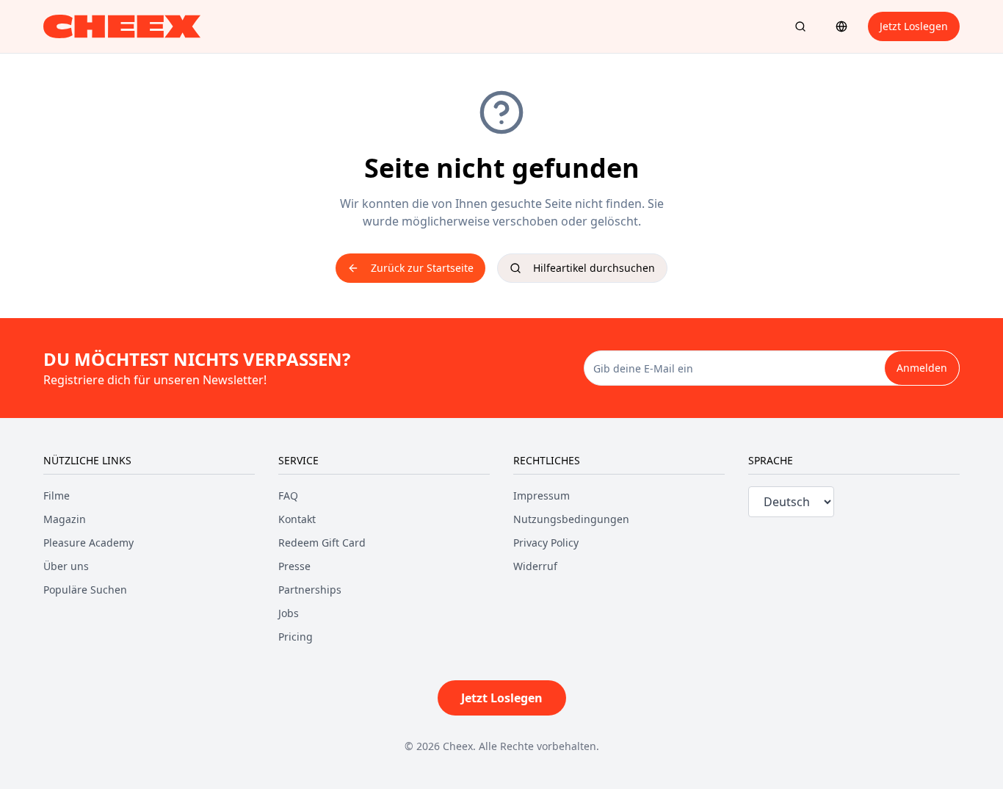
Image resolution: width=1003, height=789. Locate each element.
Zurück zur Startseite (422, 268)
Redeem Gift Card (322, 543)
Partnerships (309, 590)
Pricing (295, 637)
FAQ (288, 495)
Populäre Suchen (85, 590)
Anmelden (922, 368)
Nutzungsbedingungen (571, 519)
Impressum (541, 495)
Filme (56, 495)
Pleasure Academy (88, 543)
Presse (294, 566)
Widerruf (535, 566)
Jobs (288, 613)
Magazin (64, 519)
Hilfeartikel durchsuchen (594, 268)
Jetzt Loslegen (914, 26)
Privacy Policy (546, 543)
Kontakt (297, 519)
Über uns (66, 566)
